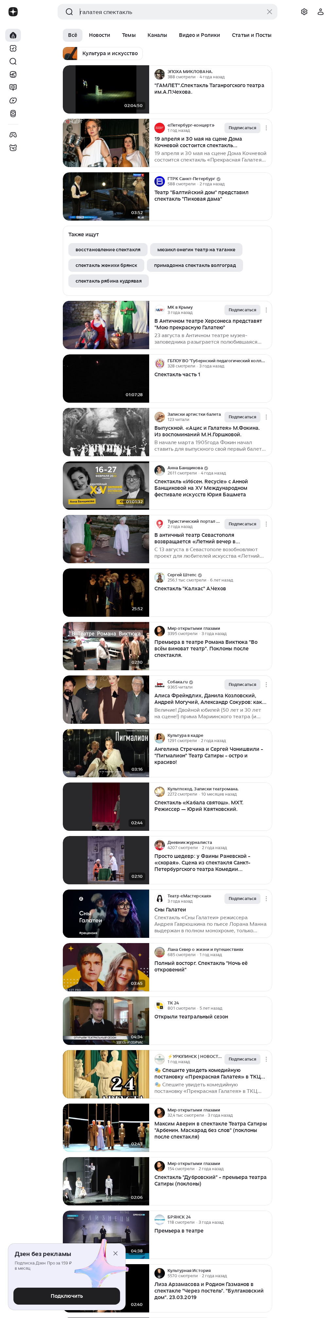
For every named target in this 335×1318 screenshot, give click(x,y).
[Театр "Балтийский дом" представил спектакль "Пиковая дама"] (106, 196)
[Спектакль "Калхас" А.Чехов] (106, 592)
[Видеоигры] (13, 134)
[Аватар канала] (159, 74)
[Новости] (13, 74)
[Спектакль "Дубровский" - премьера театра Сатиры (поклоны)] (106, 1181)
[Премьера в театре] (106, 1235)
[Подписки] (13, 48)
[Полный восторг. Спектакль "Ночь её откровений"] (106, 967)
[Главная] (13, 35)
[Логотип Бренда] (13, 11)
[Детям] (13, 147)
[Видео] (13, 100)
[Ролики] (13, 113)
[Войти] (320, 11)
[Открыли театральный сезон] (106, 1021)
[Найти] (13, 61)
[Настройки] (304, 12)
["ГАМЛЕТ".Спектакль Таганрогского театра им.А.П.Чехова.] (106, 89)
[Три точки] (266, 74)
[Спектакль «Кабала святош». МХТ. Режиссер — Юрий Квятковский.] (106, 807)
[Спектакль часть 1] (106, 378)
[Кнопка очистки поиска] (269, 12)
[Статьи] (13, 87)
